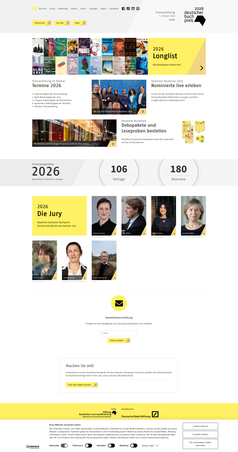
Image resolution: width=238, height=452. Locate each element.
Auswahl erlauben (200, 434)
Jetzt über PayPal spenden (79, 385)
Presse (52, 9)
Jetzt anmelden (117, 340)
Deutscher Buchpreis (193, 16)
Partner (74, 9)
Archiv (83, 9)
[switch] (88, 446)
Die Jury (60, 23)
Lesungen (93, 9)
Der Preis (43, 9)
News (77, 23)
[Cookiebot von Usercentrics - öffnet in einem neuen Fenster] (33, 447)
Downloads (63, 9)
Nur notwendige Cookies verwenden (200, 443)
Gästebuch (114, 9)
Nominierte (40, 23)
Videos (103, 9)
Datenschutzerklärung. (158, 438)
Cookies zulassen (200, 426)
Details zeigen (148, 446)
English (172, 20)
